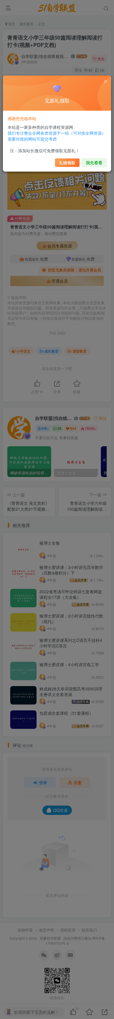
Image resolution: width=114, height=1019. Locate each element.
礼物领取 (67, 162)
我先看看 (94, 162)
